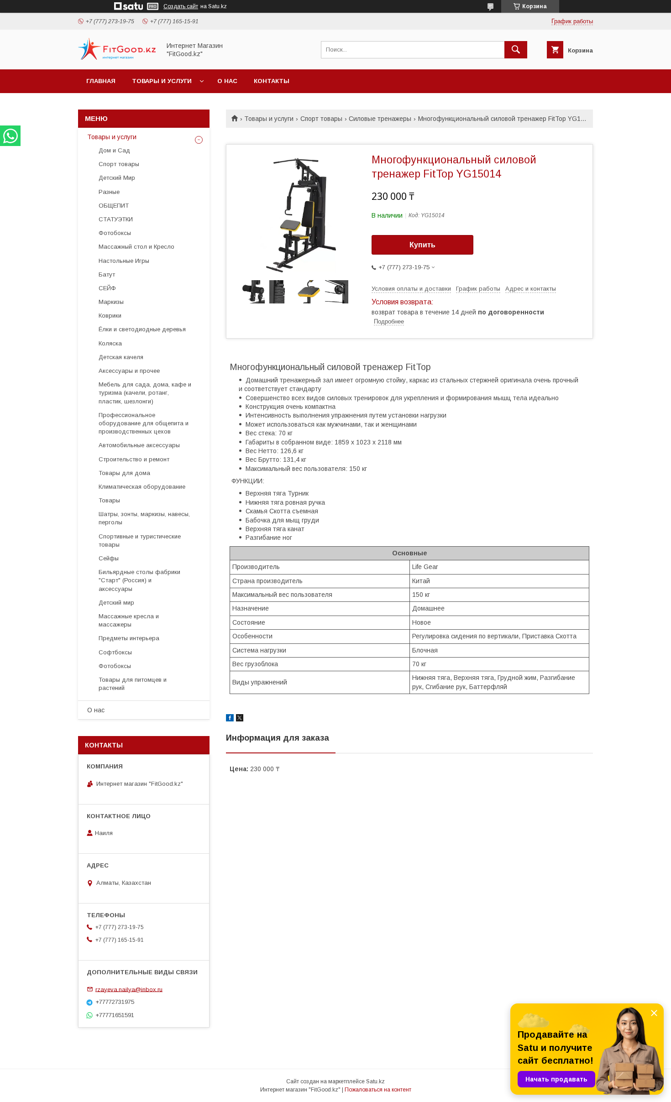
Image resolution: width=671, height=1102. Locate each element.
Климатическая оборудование (142, 486)
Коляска (110, 343)
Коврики (110, 315)
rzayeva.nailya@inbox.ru (129, 989)
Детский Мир (117, 177)
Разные (109, 191)
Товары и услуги (162, 81)
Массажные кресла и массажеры (129, 620)
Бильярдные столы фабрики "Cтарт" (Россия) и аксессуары (139, 580)
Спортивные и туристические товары (140, 540)
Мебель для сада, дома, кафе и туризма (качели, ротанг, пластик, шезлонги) (145, 392)
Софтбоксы (115, 652)
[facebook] (230, 719)
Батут (107, 274)
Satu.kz (375, 1081)
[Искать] (515, 49)
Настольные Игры (124, 260)
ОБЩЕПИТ (114, 205)
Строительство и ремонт (134, 459)
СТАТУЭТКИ (116, 219)
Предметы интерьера (129, 638)
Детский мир (116, 602)
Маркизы (111, 301)
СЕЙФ (107, 288)
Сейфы (109, 558)
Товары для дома (124, 473)
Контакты (271, 81)
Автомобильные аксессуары (139, 445)
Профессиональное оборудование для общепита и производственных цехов (144, 423)
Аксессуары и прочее (129, 370)
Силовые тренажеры (380, 118)
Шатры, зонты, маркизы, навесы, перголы (144, 518)
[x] (239, 719)
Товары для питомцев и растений (133, 683)
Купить (422, 245)
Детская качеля (121, 357)
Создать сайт (180, 6)
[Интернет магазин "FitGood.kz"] (117, 57)
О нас (227, 81)
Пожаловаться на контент (378, 1089)
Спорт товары (321, 118)
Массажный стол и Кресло (136, 246)
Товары (109, 500)
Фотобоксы (115, 233)
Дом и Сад (114, 150)
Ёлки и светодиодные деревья (142, 329)
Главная (100, 81)
